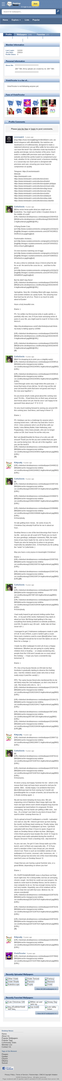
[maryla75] (10, 111)
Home (5, 20)
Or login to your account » (30, 7)
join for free (23, 129)
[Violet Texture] (32, 979)
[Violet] (48, 984)
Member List (7, 1045)
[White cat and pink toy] (36, 1004)
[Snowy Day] (51, 1002)
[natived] (19, 111)
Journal (20, 37)
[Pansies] (29, 982)
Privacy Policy (10, 1074)
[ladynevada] (52, 103)
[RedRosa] (36, 103)
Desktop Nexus (26, 1077)
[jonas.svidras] (10, 103)
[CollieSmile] (44, 103)
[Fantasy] (49, 979)
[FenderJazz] (44, 111)
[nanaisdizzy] (27, 111)
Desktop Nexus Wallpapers (14, 4)
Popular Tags (7, 1040)
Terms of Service (22, 1074)
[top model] (33, 1007)
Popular (36, 20)
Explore (15, 20)
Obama (5, 1061)
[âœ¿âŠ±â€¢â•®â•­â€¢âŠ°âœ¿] (16, 1009)
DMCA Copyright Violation (48, 1074)
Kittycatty (18, 463)
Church (5, 1059)
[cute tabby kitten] (51, 1009)
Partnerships (33, 1074)
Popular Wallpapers (10, 1038)
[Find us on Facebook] (8, 1069)
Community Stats (9, 1042)
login (33, 129)
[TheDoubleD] (52, 111)
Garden (5, 1056)
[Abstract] (50, 982)
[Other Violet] (11, 979)
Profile (9, 34)
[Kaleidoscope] (12, 984)
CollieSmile (19, 207)
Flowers (5, 1054)
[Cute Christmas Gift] (15, 1002)
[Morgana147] (36, 111)
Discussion (35, 37)
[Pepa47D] (19, 103)
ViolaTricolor (20, 953)
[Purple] (29, 984)
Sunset (5, 1063)
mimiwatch (19, 137)
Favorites (43, 34)
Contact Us (6, 1047)
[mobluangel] (27, 103)
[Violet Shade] (12, 982)
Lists (27, 20)
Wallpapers (24, 34)
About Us (6, 1036)
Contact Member (13, 40)
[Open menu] (3, 4)
